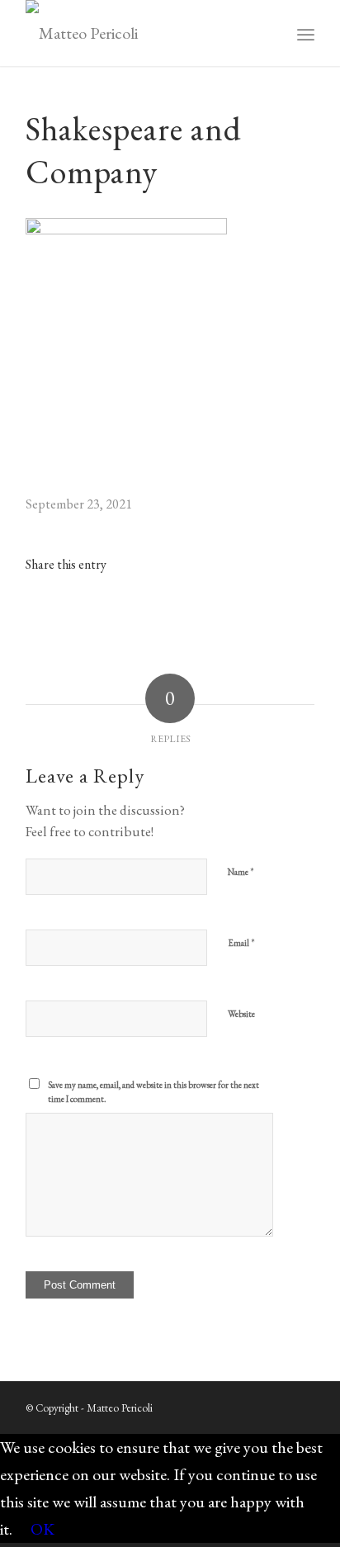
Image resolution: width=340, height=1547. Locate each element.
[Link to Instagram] (285, 615)
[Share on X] (112, 615)
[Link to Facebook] (277, 1402)
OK (42, 1529)
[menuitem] (305, 33)
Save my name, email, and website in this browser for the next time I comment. (153, 1092)
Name (241, 871)
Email (241, 942)
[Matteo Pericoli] (141, 33)
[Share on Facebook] (54, 615)
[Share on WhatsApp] (170, 615)
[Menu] (305, 33)
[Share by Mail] (228, 615)
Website (241, 1014)
